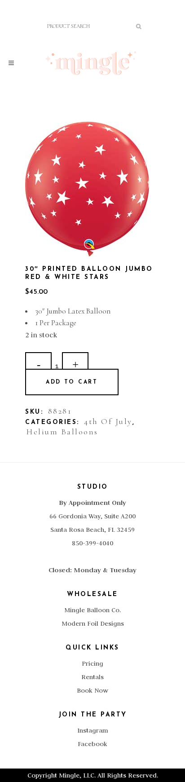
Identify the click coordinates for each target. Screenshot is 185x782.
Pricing (92, 663)
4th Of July (108, 421)
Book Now (92, 690)
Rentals (92, 677)
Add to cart (72, 382)
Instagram (92, 730)
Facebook (92, 744)
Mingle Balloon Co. (92, 610)
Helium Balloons (62, 432)
